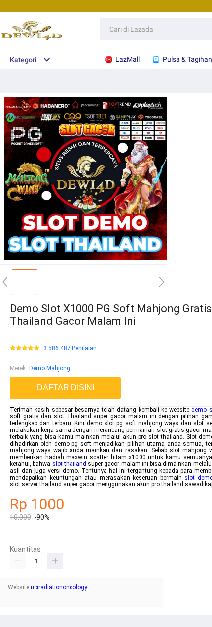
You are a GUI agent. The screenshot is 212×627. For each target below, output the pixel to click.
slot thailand (69, 464)
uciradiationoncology (59, 587)
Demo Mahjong (49, 368)
